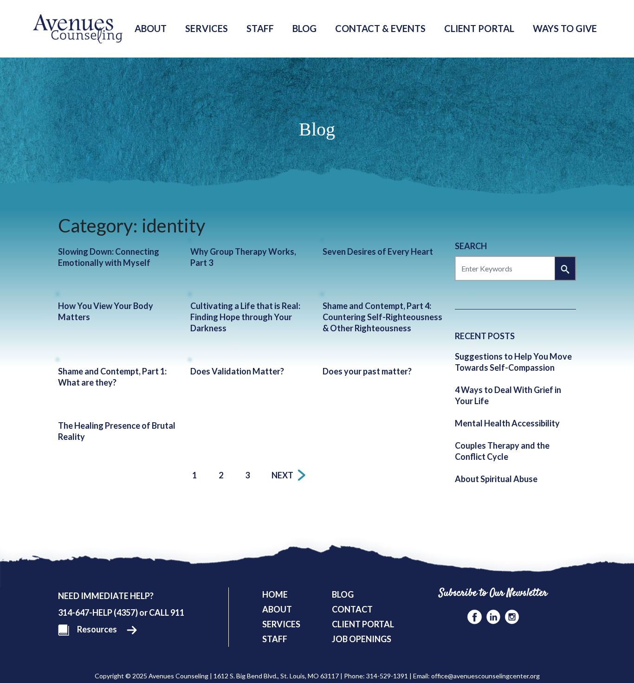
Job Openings (361, 639)
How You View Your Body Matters (105, 311)
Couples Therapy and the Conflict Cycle (502, 451)
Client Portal (479, 28)
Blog (304, 28)
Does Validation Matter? (237, 371)
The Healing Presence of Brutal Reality (116, 431)
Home (275, 594)
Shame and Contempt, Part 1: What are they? (112, 376)
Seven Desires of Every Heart (378, 251)
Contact (352, 609)
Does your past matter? (367, 371)
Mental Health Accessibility (507, 423)
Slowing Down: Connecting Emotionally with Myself (108, 257)
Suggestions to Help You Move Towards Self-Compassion (513, 362)
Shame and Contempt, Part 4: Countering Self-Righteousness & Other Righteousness (382, 317)
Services (206, 28)
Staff (260, 28)
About (151, 28)
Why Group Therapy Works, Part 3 (243, 257)
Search (471, 246)
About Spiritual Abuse (496, 479)
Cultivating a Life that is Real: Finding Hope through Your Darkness (245, 317)
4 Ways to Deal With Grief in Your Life (508, 395)
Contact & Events (380, 28)
